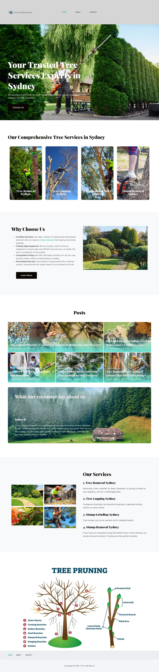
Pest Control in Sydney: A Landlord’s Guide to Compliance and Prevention (30, 371)
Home (64, 12)
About (78, 12)
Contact (93, 12)
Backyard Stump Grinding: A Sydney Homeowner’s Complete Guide (128, 343)
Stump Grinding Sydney (114, 338)
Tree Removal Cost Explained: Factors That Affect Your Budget (125, 373)
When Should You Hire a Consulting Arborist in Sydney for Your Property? (56, 345)
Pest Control (14, 364)
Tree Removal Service (17, 342)
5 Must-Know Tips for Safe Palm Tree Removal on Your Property (78, 373)
